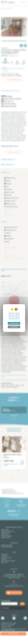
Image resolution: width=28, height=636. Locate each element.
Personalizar (14, 327)
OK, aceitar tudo (14, 323)
